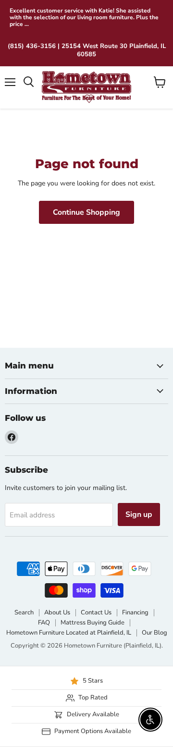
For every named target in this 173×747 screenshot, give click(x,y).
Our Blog (154, 632)
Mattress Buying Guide (92, 622)
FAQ (44, 622)
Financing (135, 612)
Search (24, 612)
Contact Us (96, 612)
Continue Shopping (86, 212)
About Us (57, 612)
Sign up (138, 514)
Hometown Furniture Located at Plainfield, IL (68, 632)
